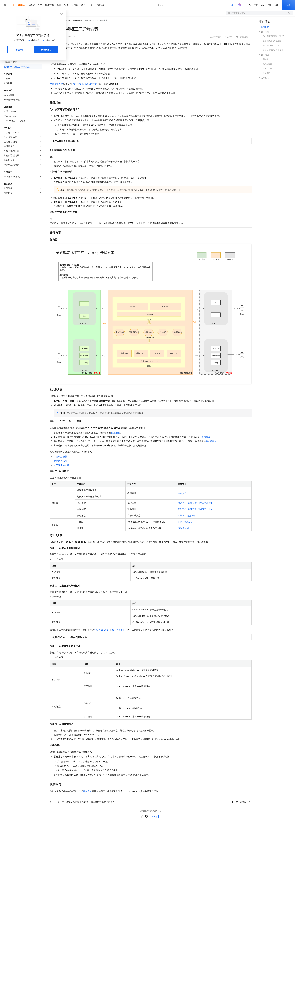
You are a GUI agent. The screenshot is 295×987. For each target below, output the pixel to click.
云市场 (75, 4)
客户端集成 (211, 441)
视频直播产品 (56, 83)
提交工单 (87, 791)
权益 (59, 4)
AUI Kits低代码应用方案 (85, 83)
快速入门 (182, 493)
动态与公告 (77, 20)
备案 (262, 5)
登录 (288, 5)
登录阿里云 (46, 49)
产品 (40, 4)
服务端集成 (204, 436)
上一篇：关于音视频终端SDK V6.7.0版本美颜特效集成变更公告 (83, 801)
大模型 (31, 4)
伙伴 (83, 4)
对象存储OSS (101, 629)
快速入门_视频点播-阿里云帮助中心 (195, 502)
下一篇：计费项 (239, 801)
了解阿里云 (101, 4)
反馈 (155, 816)
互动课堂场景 (60, 456)
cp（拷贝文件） (119, 629)
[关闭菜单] (5, 5)
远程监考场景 (60, 460)
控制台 (270, 5)
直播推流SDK (185, 521)
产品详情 (228, 36)
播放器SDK (184, 527)
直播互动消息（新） (188, 515)
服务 (90, 4)
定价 (66, 4)
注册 (277, 5)
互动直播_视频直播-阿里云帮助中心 (195, 509)
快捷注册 (20, 49)
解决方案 (49, 4)
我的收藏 (244, 36)
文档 (256, 5)
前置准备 (115, 432)
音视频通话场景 (61, 464)
